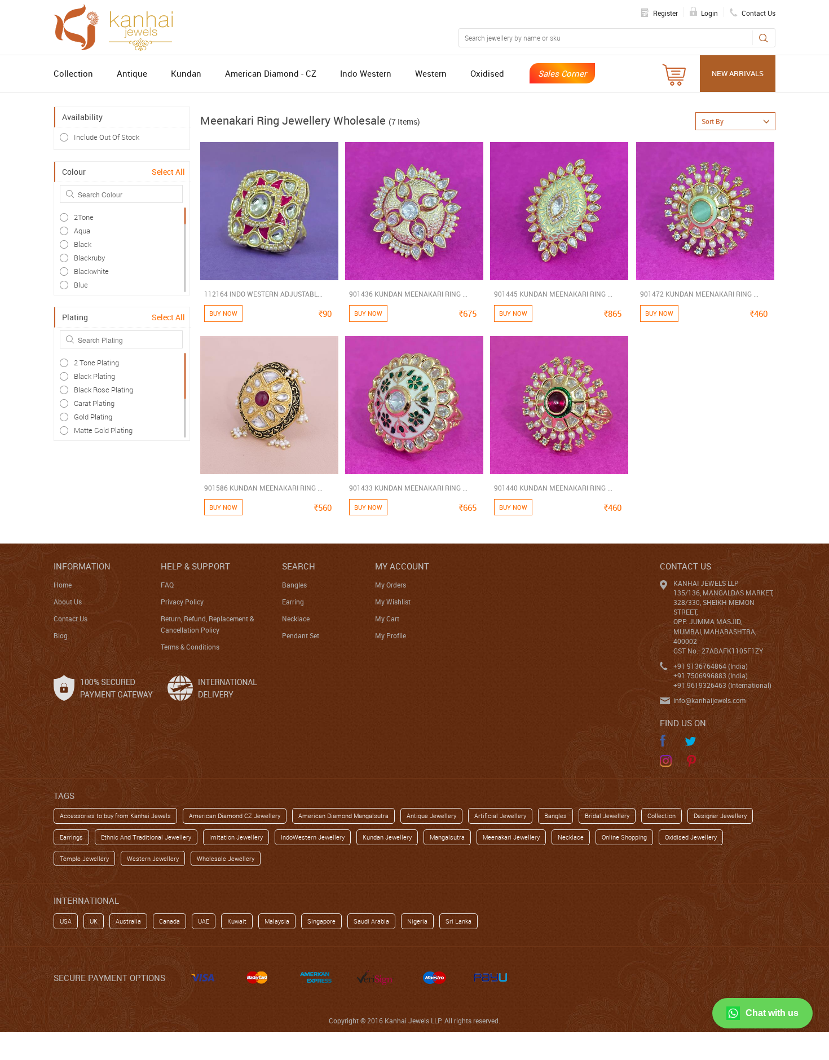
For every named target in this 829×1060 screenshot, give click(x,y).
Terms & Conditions (190, 646)
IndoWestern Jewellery (313, 837)
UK (94, 921)
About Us (68, 601)
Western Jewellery (153, 858)
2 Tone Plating (96, 362)
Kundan (186, 73)
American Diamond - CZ (270, 73)
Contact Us (70, 618)
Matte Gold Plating (103, 430)
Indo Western (365, 73)
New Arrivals (738, 73)
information (82, 566)
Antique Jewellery (431, 815)
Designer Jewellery (720, 815)
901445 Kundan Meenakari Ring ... (553, 293)
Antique (132, 73)
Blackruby (89, 258)
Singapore (321, 921)
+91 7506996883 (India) (710, 675)
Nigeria (417, 921)
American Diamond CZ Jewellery (234, 815)
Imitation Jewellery (236, 837)
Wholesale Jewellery (225, 858)
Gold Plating (93, 417)
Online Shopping (624, 837)
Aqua (82, 231)
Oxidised (487, 73)
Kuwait (236, 921)
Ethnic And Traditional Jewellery (146, 837)
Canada (169, 921)
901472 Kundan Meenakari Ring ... (699, 293)
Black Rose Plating (103, 390)
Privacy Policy (182, 601)
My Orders (390, 584)
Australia (128, 921)
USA (66, 921)
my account (402, 566)
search (298, 566)
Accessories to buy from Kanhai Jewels (115, 815)
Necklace (296, 618)
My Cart (387, 618)
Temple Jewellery (84, 858)
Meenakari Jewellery (511, 837)
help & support (195, 566)
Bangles (294, 584)
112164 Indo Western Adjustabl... (263, 293)
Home (63, 584)
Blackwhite (91, 271)
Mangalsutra (447, 837)
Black (82, 244)
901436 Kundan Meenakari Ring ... (408, 293)
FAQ (167, 584)
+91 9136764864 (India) (710, 665)
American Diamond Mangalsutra (343, 815)
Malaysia (276, 921)
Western (431, 73)
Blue (81, 285)
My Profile (390, 635)
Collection (73, 73)
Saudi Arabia (371, 921)
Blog (61, 635)
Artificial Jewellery (500, 815)
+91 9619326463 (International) (722, 685)
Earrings (71, 837)
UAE (203, 921)
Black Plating (94, 376)
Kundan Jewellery (387, 837)
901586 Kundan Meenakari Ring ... (263, 487)
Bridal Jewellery (607, 815)
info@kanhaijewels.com (709, 700)
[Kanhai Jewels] (118, 26)
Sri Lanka (458, 921)
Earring (293, 601)
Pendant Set (300, 635)
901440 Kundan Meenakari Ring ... (553, 487)
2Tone (84, 217)
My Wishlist (393, 601)
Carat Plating (94, 403)
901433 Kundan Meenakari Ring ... (408, 487)
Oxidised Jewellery (691, 837)
